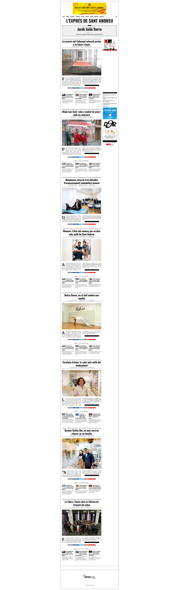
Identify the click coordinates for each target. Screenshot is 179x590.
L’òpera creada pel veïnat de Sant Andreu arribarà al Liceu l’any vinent (95, 96)
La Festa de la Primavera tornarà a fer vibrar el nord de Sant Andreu (68, 165)
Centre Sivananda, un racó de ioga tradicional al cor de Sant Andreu (94, 165)
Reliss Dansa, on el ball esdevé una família (81, 296)
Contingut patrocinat (82, 116)
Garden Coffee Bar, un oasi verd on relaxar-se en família (82, 432)
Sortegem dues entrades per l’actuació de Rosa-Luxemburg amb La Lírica (110, 104)
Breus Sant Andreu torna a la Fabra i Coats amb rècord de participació (81, 96)
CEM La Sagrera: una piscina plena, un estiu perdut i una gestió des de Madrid (68, 416)
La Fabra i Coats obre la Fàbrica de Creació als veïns (82, 503)
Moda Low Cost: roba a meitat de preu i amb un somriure (81, 113)
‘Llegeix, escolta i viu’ (106, 106)
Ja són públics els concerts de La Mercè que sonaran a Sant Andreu (67, 96)
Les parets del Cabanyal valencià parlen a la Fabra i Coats (81, 43)
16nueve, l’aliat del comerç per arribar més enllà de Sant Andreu (82, 232)
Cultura (82, 46)
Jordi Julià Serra (88, 46)
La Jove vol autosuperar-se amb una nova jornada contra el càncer (80, 416)
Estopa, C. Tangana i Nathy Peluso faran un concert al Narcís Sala (109, 101)
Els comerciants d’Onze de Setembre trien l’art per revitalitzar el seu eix (81, 165)
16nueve (97, 263)
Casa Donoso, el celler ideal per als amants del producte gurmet (95, 487)
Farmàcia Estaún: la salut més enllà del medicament (82, 363)
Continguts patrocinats (82, 185)
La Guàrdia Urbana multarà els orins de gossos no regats (95, 416)
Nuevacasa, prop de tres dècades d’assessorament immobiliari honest (82, 181)
